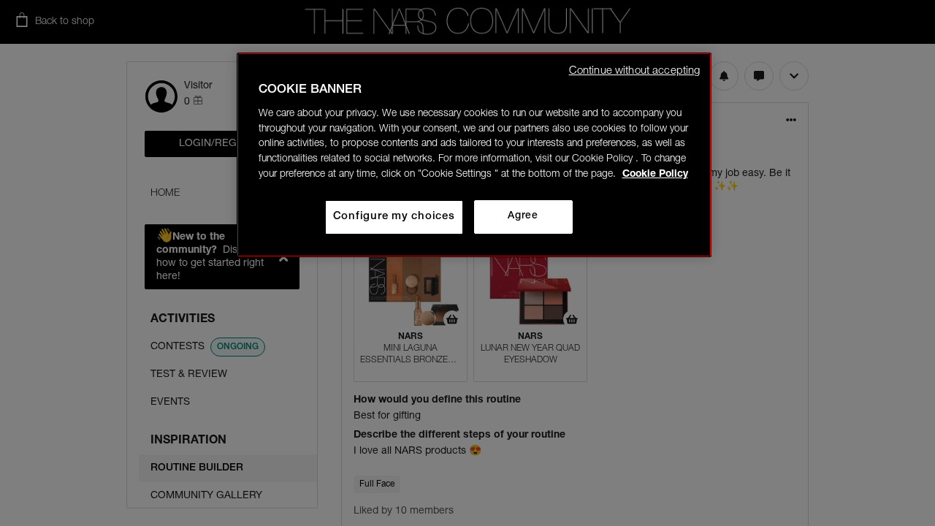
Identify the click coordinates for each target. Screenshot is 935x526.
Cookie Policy (655, 174)
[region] (474, 155)
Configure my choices (394, 216)
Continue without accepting (635, 71)
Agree (523, 216)
